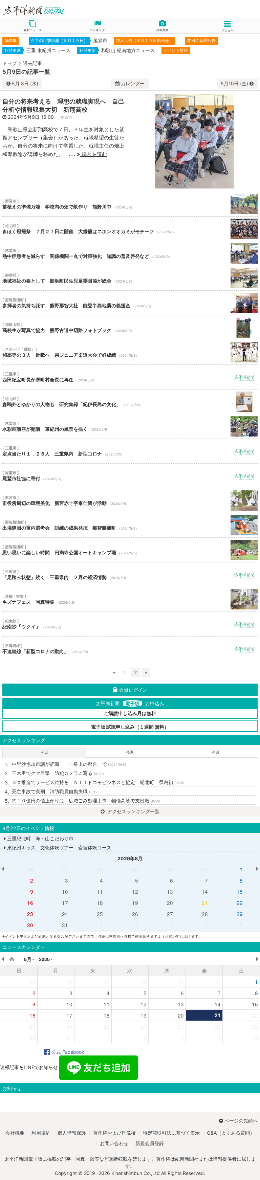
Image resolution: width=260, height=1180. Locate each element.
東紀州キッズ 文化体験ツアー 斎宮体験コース (58, 847)
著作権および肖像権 (114, 1133)
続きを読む (93, 154)
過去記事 (32, 63)
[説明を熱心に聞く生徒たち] (195, 140)
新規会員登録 (149, 1143)
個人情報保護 (72, 1133)
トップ (9, 63)
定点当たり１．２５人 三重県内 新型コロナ (130, 451)
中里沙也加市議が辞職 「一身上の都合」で (70, 764)
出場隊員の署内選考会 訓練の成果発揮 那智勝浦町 (130, 525)
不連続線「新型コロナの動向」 (130, 649)
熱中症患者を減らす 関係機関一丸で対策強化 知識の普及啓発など (130, 253)
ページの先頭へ (241, 1120)
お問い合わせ (114, 1143)
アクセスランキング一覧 (132, 811)
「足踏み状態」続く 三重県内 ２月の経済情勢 (130, 574)
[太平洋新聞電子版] (65, 10)
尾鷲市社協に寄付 (130, 476)
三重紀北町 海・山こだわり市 (39, 838)
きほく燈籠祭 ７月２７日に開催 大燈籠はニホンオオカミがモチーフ (130, 229)
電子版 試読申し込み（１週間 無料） (130, 727)
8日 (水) (25, 83)
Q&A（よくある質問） (231, 1133)
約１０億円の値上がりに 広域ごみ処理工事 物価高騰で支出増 (86, 800)
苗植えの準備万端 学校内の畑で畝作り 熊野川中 (130, 204)
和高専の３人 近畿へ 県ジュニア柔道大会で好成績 (130, 352)
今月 (215, 752)
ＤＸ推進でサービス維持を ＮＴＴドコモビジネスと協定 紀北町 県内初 (98, 782)
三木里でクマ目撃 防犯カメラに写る (58, 773)
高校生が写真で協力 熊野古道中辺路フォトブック (130, 327)
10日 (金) (235, 83)
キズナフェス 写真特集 (130, 599)
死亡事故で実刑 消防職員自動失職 (55, 791)
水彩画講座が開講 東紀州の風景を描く (130, 426)
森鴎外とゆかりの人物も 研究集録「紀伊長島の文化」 (130, 401)
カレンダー (133, 83)
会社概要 (14, 1133)
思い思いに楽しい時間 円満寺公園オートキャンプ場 (130, 550)
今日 (44, 752)
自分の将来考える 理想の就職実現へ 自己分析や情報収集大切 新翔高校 (63, 105)
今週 (130, 752)
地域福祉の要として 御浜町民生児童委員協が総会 (130, 278)
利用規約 (40, 1133)
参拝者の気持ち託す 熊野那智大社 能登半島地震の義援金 (130, 303)
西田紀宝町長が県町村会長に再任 (130, 377)
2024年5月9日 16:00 (31, 117)
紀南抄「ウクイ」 (130, 624)
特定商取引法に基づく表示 (171, 1133)
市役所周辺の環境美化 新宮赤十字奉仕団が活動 (130, 500)
